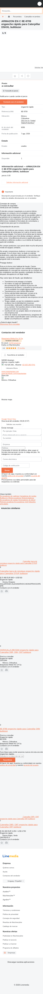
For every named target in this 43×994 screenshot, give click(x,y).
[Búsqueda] (39, 10)
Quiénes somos (8, 868)
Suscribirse (7, 760)
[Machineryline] (8, 16)
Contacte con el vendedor (13, 102)
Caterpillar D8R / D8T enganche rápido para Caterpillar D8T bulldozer (18, 826)
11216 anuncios (15, 343)
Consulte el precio (11, 91)
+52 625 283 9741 (28, 365)
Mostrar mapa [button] (6, 399)
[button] (39, 3)
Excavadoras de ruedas (9, 500)
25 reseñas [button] (21, 348)
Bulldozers (4, 498)
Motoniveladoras (28, 498)
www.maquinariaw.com (10, 371)
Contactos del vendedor (11, 876)
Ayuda (5, 872)
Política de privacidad (10, 914)
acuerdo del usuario (31, 765)
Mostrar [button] (18, 365)
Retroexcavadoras (7, 502)
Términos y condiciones (11, 910)
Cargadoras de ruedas (28, 496)
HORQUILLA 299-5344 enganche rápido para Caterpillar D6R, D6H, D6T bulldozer (19, 651)
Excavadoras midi (21, 502)
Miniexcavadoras (15, 498)
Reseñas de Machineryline (12, 922)
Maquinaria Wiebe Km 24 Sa (12, 338)
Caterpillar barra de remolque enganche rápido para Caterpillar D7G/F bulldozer (20, 572)
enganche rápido (27, 107)
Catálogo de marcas (10, 926)
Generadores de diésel (26, 500)
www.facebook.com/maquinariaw (13, 373)
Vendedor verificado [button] (11, 341)
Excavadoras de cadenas (10, 496)
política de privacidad (15, 476)
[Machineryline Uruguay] (16, 3)
